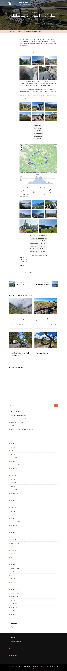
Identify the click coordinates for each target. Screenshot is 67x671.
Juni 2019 (13, 611)
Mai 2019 (13, 614)
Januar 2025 (14, 489)
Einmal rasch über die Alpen (18, 422)
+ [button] (21, 145)
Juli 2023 (13, 529)
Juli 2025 (13, 472)
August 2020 (14, 596)
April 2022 (13, 557)
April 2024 (13, 514)
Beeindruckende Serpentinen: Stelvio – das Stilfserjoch (20, 320)
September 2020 (15, 593)
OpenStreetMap (28, 172)
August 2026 (14, 443)
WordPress (33, 668)
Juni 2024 (13, 507)
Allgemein (33, 12)
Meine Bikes (14, 655)
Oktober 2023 (14, 518)
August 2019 (14, 607)
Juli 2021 (13, 571)
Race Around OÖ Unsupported (19, 415)
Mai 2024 (13, 511)
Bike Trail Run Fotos (16, 641)
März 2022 (13, 561)
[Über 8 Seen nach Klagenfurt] (38, 255)
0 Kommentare (41, 24)
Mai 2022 (13, 554)
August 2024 (14, 500)
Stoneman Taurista (42, 353)
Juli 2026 (13, 447)
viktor (13, 48)
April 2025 (13, 482)
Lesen (27, 324)
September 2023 (15, 521)
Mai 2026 (13, 454)
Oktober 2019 (14, 603)
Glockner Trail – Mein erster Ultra (19, 418)
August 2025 (14, 468)
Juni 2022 (13, 550)
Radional (23, 2)
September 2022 (15, 543)
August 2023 (14, 525)
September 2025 (15, 465)
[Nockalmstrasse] (38, 142)
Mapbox (55, 172)
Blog (12, 644)
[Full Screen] (21, 149)
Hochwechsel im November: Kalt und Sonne (44, 320)
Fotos (12, 651)
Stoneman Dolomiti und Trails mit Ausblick (22, 429)
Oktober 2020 (14, 589)
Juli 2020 (13, 600)
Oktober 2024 (14, 493)
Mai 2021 (13, 578)
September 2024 (15, 497)
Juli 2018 (13, 618)
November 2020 (15, 586)
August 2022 (14, 546)
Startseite (13, 659)
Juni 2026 (13, 450)
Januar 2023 (14, 536)
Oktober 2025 (14, 461)
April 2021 (13, 582)
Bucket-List (14, 648)
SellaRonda (14, 426)
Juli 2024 (13, 504)
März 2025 (13, 486)
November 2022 (15, 539)
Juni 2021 (13, 575)
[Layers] (55, 146)
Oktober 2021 (14, 564)
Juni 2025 (13, 475)
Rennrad (30, 272)
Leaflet (21, 172)
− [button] (21, 147)
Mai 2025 (13, 479)
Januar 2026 (14, 457)
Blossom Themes (43, 666)
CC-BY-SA (49, 172)
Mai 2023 (13, 532)
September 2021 (15, 568)
